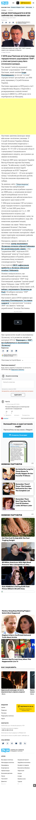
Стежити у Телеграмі (19, 435)
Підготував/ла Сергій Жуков (11, 360)
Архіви (3, 707)
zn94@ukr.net (22, 733)
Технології (4, 778)
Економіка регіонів (6, 773)
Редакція (4, 710)
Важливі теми (5, 7)
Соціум (20, 773)
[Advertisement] (18, 116)
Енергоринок (5, 768)
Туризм (20, 781)
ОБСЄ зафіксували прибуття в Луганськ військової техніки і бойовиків (15, 267)
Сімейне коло (22, 779)
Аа (17, 2)
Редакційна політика (7, 716)
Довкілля (4, 781)
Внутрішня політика (7, 760)
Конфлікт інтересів (23, 765)
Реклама (3, 713)
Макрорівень (5, 765)
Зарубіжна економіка (24, 762)
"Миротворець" (22, 184)
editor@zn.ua (25, 735)
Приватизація (5, 770)
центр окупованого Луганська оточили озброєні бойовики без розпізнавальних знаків (18, 246)
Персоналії (21, 770)
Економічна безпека (24, 768)
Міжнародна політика (7, 762)
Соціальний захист (23, 760)
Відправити (18, 395)
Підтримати (26, 2)
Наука (3, 776)
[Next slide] (33, 7)
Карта (3, 718)
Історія (20, 776)
